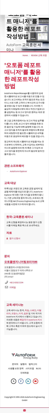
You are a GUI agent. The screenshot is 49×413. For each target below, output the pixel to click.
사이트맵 (30, 368)
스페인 (33, 310)
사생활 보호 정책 (16, 368)
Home (25, 55)
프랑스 (14, 313)
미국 (21, 313)
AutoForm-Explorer (18, 171)
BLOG (38, 368)
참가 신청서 (14, 238)
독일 (27, 310)
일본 (26, 313)
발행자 (23, 364)
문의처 (15, 364)
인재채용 (24, 372)
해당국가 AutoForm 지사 (31, 319)
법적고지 (33, 364)
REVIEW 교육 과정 (39, 55)
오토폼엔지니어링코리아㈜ (20, 262)
